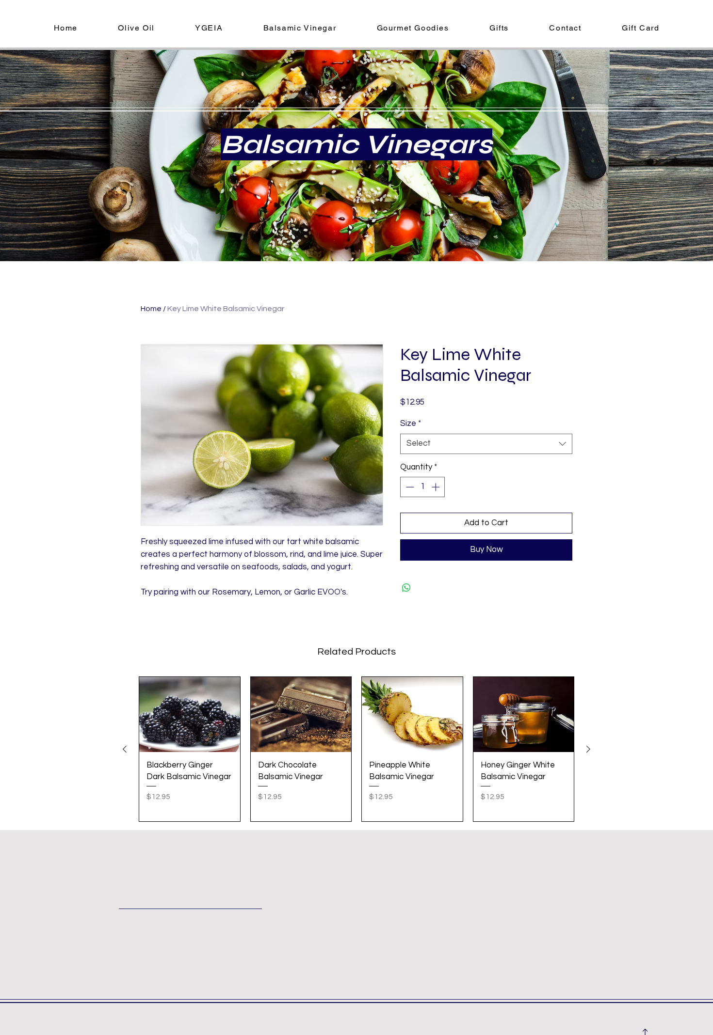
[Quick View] (189, 715)
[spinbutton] (422, 487)
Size (410, 423)
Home (151, 309)
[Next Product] (588, 749)
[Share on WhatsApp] (406, 588)
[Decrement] (409, 487)
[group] (356, 749)
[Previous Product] (124, 749)
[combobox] (486, 444)
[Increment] (436, 487)
